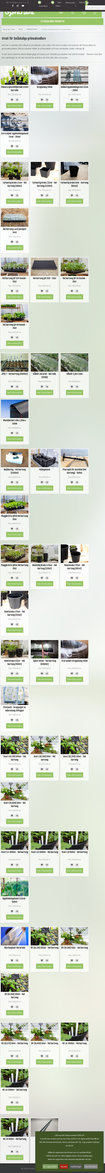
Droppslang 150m (44, 87)
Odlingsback (44, 469)
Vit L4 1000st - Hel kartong (74, 1043)
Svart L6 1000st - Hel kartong (44, 852)
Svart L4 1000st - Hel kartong (14, 852)
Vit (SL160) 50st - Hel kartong (74, 947)
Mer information (15, 105)
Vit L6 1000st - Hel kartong (14, 1089)
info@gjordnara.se (18, 2)
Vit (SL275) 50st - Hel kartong (14, 1043)
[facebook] (12, 6)
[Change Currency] (86, 3)
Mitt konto (70, 2)
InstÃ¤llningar (76, 1166)
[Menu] (61, 12)
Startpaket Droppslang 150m (75, 660)
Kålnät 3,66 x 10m (75, 374)
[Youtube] (23, 6)
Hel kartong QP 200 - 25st (44, 278)
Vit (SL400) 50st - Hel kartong (44, 1043)
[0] (95, 12)
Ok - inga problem (50, 1166)
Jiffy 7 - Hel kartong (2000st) (15, 374)
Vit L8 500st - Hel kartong (14, 1139)
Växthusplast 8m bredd (14, 947)
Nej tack (64, 1166)
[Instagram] (17, 6)
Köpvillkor (43, 6)
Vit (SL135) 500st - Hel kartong (44, 947)
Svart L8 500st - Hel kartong (75, 852)
